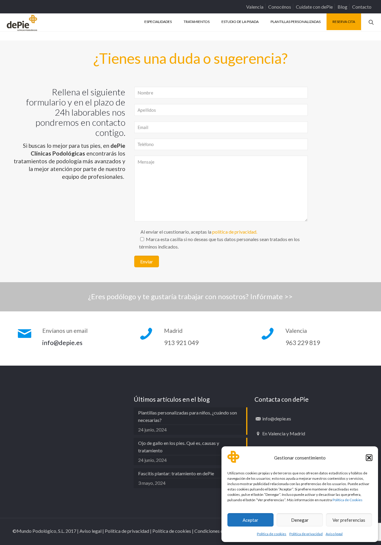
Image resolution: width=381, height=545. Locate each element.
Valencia (254, 7)
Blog (342, 7)
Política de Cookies (347, 500)
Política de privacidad (306, 534)
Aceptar (250, 520)
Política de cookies (271, 534)
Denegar (300, 520)
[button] (369, 458)
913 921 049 (181, 342)
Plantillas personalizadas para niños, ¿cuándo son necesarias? (187, 416)
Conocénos (279, 7)
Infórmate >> (271, 296)
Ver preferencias (348, 520)
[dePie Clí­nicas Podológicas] (22, 22)
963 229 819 (302, 342)
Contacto (361, 7)
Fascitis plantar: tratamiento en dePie (176, 473)
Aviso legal (334, 534)
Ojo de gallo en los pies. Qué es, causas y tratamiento (178, 446)
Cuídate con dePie (314, 7)
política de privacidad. (234, 232)
